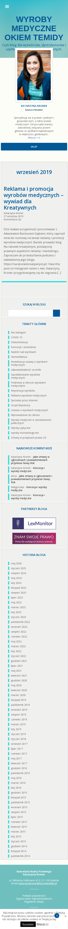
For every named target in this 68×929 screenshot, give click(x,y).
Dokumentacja (19, 342)
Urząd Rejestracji (20, 405)
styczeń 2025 (18, 568)
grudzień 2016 (19, 768)
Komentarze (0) (12, 219)
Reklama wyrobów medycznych (29, 395)
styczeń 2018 (18, 739)
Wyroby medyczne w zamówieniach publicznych (31, 421)
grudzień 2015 (19, 792)
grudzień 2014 (19, 846)
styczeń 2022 (18, 656)
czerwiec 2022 (19, 636)
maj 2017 (16, 758)
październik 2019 (20, 704)
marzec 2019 (18, 724)
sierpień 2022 (18, 631)
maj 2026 (16, 563)
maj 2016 (16, 778)
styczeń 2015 (18, 841)
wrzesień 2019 (19, 709)
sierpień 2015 (18, 812)
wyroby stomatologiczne (25, 432)
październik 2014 (20, 856)
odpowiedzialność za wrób (26, 369)
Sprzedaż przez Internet (24, 400)
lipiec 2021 (17, 665)
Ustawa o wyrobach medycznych (29, 410)
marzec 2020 (18, 695)
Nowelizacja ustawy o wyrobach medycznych (29, 363)
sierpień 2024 (18, 573)
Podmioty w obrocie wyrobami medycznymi (28, 384)
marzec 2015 (18, 831)
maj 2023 (16, 602)
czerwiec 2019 (19, 719)
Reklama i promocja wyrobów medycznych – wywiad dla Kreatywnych (33, 198)
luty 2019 (16, 729)
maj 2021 (16, 670)
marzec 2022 (18, 646)
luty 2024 (16, 583)
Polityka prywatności (34, 895)
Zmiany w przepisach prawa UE (28, 437)
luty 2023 (16, 612)
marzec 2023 (18, 607)
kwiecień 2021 (19, 675)
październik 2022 (20, 622)
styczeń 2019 (18, 734)
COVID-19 (16, 337)
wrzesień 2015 (19, 807)
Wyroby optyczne (21, 427)
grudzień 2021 (19, 661)
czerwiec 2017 (19, 753)
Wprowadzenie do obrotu (25, 415)
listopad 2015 (18, 797)
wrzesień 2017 (19, 743)
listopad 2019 (18, 700)
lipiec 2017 (17, 748)
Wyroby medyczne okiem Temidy (34, 28)
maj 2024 (16, 578)
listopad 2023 (18, 587)
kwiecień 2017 (19, 763)
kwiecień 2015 (19, 826)
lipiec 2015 (17, 817)
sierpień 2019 (18, 714)
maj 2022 (16, 641)
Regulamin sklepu (34, 901)
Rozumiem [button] (28, 924)
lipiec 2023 (17, 597)
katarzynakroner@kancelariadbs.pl (37, 883)
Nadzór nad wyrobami (23, 352)
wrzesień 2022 (19, 626)
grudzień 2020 (19, 680)
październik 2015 (20, 802)
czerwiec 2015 (19, 821)
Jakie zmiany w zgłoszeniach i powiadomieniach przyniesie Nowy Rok (30, 460)
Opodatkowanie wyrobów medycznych (25, 376)
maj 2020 (16, 685)
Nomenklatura (19, 356)
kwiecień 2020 (19, 690)
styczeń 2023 (18, 617)
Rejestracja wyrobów (23, 390)
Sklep (34, 146)
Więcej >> (42, 924)
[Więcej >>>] (34, 137)
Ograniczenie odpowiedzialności (34, 898)
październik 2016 (20, 773)
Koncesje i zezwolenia (23, 347)
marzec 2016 (18, 782)
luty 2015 (16, 836)
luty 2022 (16, 651)
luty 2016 (16, 787)
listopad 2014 (18, 851)
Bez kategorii (18, 332)
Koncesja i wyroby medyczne (28, 469)
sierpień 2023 (18, 592)
